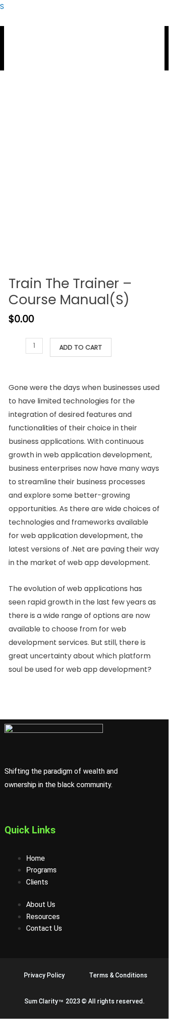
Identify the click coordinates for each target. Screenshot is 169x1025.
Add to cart (80, 347)
